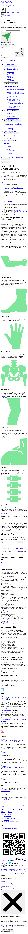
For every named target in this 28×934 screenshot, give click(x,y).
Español (5, 5)
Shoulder (9, 79)
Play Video (19, 542)
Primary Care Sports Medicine (14, 106)
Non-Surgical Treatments (13, 92)
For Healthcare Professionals (11, 119)
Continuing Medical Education (14, 127)
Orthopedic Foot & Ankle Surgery (15, 93)
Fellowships (10, 128)
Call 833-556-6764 (5, 791)
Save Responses (5, 931)
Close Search (4, 57)
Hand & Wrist (10, 74)
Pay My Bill (10, 147)
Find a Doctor (7, 63)
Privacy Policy (22, 868)
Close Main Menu (5, 159)
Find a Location (17, 210)
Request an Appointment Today (8, 182)
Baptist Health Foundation (7, 800)
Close (11, 931)
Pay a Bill (3, 7)
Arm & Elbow (10, 72)
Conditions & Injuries (9, 64)
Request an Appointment (13, 188)
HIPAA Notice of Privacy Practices (9, 868)
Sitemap (24, 871)
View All (3, 696)
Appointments (8, 15)
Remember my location (8, 44)
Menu (2, 13)
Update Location (5, 45)
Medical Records (11, 116)
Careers (9, 5)
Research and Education (10, 131)
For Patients (7, 110)
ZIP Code (3, 31)
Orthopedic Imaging (12, 96)
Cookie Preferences (13, 869)
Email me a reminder (7, 929)
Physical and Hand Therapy (14, 102)
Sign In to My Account (11, 7)
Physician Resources (12, 129)
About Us (6, 140)
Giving (13, 5)
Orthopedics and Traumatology (14, 100)
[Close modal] (2, 545)
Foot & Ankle (10, 73)
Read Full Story (4, 582)
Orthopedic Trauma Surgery (14, 99)
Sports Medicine (11, 107)
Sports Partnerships (11, 150)
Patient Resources (18, 213)
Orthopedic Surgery (12, 97)
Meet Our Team (4, 563)
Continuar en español (6, 886)
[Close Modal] (13, 902)
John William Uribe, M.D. (12, 548)
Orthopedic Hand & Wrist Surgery (15, 95)
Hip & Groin (10, 76)
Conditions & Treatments (10, 818)
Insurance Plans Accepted (13, 118)
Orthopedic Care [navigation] (17, 12)
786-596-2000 (9, 926)
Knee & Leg (10, 77)
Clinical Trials (10, 138)
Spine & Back (10, 80)
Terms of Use (4, 869)
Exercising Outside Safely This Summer (10, 767)
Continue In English (5, 881)
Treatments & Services (9, 81)
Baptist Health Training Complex (15, 152)
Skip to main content (6, 1)
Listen (4, 752)
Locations (9, 153)
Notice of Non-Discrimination (13, 871)
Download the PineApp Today (9, 828)
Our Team (9, 146)
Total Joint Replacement (13, 109)
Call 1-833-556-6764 (11, 157)
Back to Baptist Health (6, 2)
